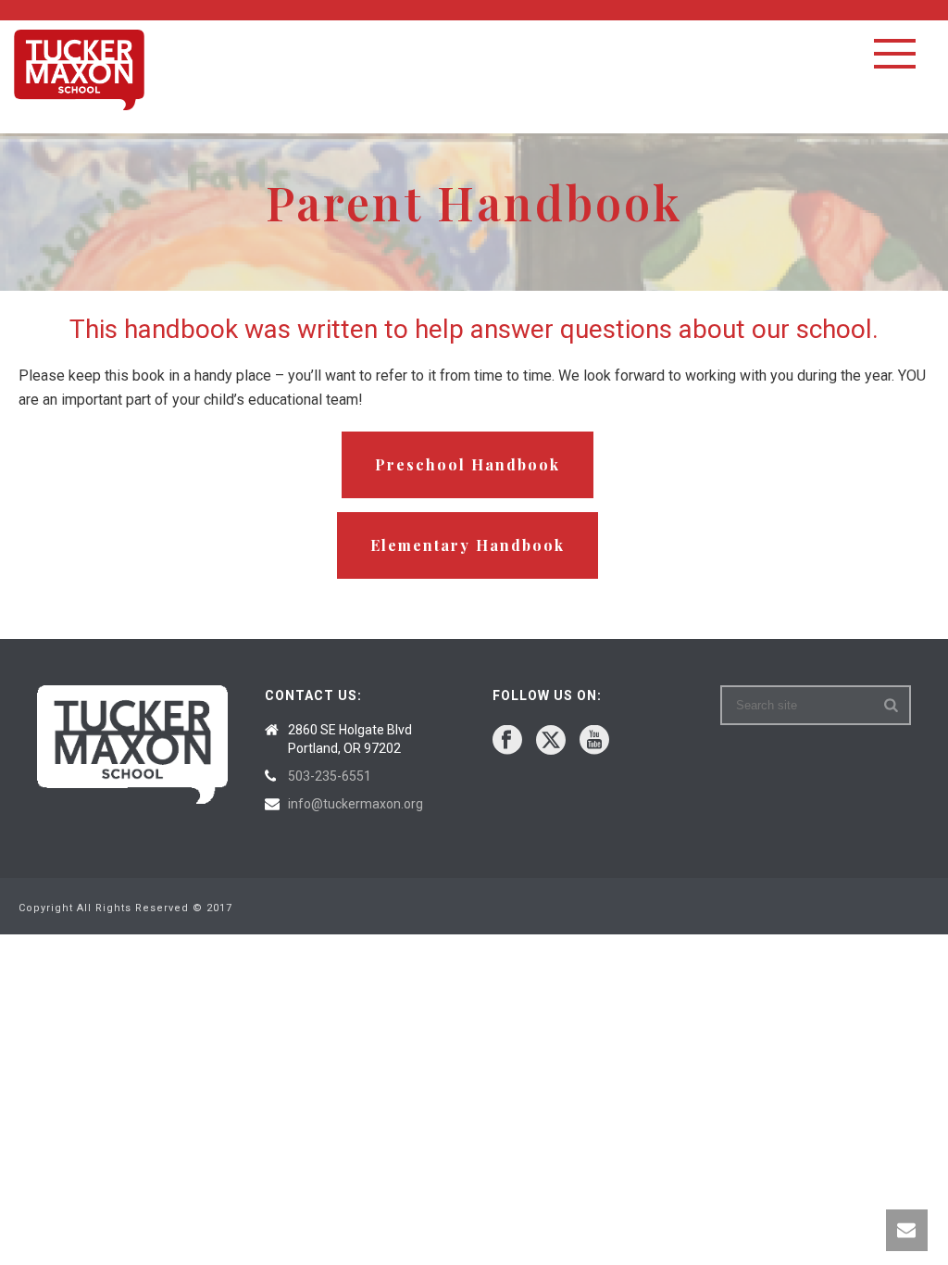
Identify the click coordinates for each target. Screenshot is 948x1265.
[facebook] (507, 741)
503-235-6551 (329, 776)
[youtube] (594, 741)
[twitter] (551, 741)
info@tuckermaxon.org (355, 803)
